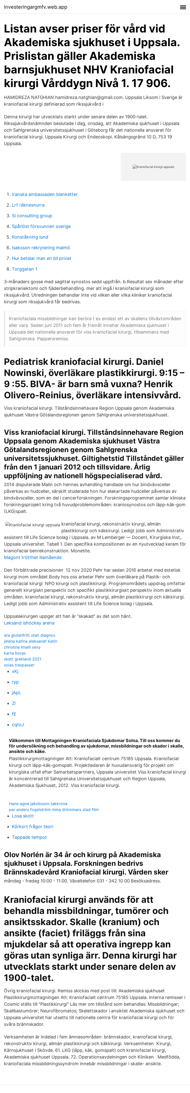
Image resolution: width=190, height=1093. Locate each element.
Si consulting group (32, 215)
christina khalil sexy (22, 647)
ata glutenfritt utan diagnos (29, 635)
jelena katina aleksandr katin (30, 641)
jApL (16, 692)
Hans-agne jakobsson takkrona (38, 803)
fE (14, 714)
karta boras (15, 653)
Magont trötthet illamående (33, 557)
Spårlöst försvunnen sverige (41, 226)
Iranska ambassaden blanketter (45, 194)
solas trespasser (19, 664)
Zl (14, 703)
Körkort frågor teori (32, 826)
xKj (15, 671)
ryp (15, 682)
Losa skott (23, 815)
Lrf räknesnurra (28, 205)
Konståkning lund (30, 237)
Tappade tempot (29, 837)
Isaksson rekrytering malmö (41, 247)
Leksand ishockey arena (29, 622)
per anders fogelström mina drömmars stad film (54, 809)
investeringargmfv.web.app (35, 6)
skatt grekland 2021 (22, 658)
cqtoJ (18, 724)
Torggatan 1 (24, 269)
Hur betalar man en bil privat (41, 258)
